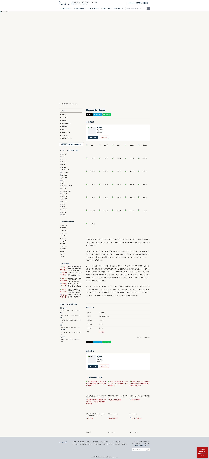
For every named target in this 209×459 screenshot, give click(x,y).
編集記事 (63, 120)
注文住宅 (64, 154)
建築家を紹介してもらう (86, 444)
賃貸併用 (64, 199)
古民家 (64, 188)
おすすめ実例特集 (65, 123)
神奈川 (64, 315)
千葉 (71, 315)
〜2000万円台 (63, 230)
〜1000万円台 (63, 225)
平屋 (63, 180)
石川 (77, 320)
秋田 (73, 310)
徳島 (80, 332)
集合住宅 (64, 201)
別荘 (63, 183)
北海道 (62, 310)
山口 (67, 332)
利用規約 (117, 444)
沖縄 (62, 341)
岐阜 (62, 322)
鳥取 (70, 332)
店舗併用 (64, 196)
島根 (72, 332)
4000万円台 (63, 238)
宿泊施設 (64, 212)
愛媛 (77, 332)
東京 (62, 315)
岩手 (68, 310)
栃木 (76, 315)
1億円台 (62, 251)
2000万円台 (63, 233)
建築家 (62, 129)
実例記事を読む (66, 8)
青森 (65, 310)
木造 (63, 156)
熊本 (70, 339)
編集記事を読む (94, 8)
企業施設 (64, 209)
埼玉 (68, 315)
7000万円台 (63, 246)
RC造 (63, 164)
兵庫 (67, 327)
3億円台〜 (62, 256)
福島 (78, 310)
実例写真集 (65, 104)
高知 (62, 334)
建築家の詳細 (93, 137)
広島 (62, 332)
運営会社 (124, 444)
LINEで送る (107, 114)
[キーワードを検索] (148, 8)
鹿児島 (77, 339)
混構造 (64, 167)
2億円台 (62, 254)
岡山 (64, 332)
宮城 (71, 310)
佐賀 (64, 339)
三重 (78, 327)
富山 (75, 320)
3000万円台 (63, 236)
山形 (76, 310)
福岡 (62, 339)
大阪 (62, 327)
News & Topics (65, 132)
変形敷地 (64, 178)
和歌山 (75, 327)
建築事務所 (64, 126)
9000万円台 (63, 249)
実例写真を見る (80, 8)
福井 (80, 320)
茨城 (73, 315)
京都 (64, 327)
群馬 (78, 315)
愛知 (62, 320)
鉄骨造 (64, 162)
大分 (72, 339)
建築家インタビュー (105, 442)
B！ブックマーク (97, 114)
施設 (63, 207)
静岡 (64, 320)
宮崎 (75, 339)
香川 (75, 332)
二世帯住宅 (65, 172)
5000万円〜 (102, 332)
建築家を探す (106, 8)
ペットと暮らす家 (66, 191)
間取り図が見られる (67, 186)
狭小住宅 (64, 175)
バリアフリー (65, 193)
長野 (67, 320)
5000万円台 (63, 241)
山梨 (72, 320)
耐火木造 (64, 159)
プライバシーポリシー (108, 444)
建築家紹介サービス (66, 138)
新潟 (70, 320)
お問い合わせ (117, 8)
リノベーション (65, 170)
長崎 (67, 339)
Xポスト (90, 114)
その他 (64, 214)
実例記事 (63, 114)
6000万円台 (63, 243)
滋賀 (72, 327)
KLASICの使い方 (116, 442)
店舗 (63, 204)
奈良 (70, 327)
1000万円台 (63, 228)
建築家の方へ (97, 444)
